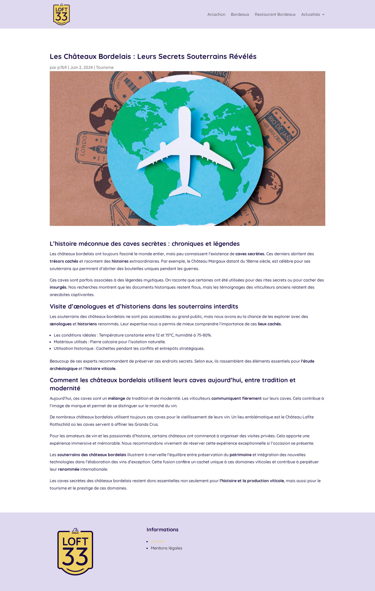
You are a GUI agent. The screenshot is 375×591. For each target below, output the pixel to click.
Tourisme (105, 67)
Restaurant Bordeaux (275, 14)
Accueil (157, 541)
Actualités (310, 14)
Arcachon (216, 14)
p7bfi (62, 67)
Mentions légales (166, 547)
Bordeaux (240, 14)
